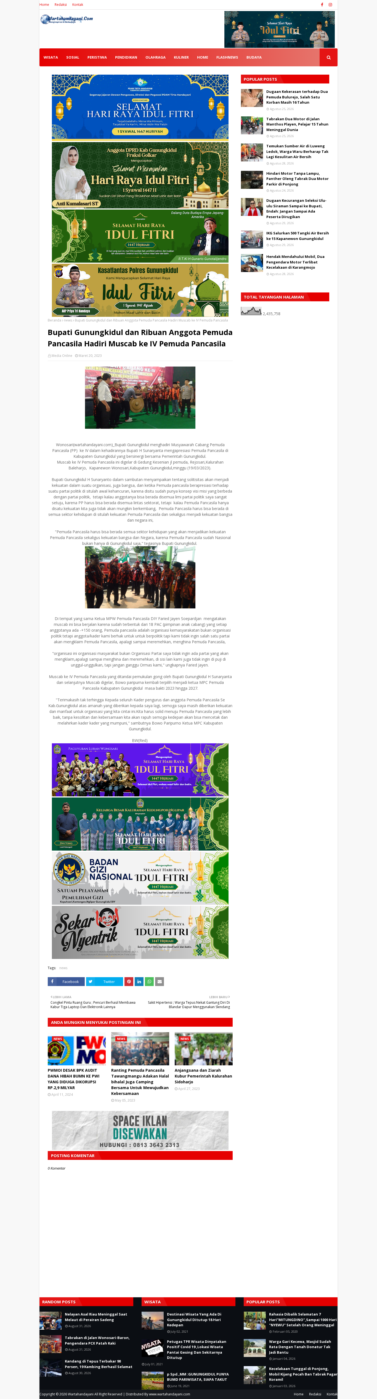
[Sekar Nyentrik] (140, 957)
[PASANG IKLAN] (140, 1148)
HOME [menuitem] (202, 57)
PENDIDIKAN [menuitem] (126, 57)
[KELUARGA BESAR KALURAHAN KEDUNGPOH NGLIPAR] (140, 849)
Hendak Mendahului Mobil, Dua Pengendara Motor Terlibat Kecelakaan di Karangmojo (295, 262)
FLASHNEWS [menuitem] (227, 57)
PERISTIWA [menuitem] (97, 57)
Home (44, 4)
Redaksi (61, 4)
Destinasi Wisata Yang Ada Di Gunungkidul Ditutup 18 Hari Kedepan (194, 1319)
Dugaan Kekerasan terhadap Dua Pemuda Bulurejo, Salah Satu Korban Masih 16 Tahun (297, 97)
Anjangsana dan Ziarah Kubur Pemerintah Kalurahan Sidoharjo (203, 1076)
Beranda (54, 320)
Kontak (77, 4)
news (68, 320)
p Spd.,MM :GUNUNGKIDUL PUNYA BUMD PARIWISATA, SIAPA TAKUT (198, 1377)
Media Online (62, 355)
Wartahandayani (81, 1394)
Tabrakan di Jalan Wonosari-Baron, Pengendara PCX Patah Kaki (97, 1340)
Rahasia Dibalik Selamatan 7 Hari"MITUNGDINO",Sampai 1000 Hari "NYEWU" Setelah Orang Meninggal (303, 1319)
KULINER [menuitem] (181, 57)
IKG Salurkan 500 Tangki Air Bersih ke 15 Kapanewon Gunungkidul (297, 236)
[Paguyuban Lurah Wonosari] (140, 794)
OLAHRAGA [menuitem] (155, 57)
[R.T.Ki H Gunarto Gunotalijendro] (140, 261)
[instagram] (329, 4)
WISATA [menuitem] (51, 57)
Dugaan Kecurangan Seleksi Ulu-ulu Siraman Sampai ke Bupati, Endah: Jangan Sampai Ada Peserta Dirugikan (296, 208)
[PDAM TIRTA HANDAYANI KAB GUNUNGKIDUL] (140, 139)
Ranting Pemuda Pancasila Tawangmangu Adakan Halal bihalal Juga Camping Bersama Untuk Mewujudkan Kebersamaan (140, 1082)
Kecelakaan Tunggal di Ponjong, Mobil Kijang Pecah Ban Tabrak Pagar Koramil (303, 1374)
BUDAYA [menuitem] (254, 57)
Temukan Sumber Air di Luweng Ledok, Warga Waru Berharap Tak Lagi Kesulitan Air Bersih (297, 151)
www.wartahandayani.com (169, 1394)
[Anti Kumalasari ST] (140, 207)
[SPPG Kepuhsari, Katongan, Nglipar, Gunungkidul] (140, 903)
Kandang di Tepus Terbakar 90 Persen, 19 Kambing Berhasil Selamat (98, 1364)
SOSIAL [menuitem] (72, 57)
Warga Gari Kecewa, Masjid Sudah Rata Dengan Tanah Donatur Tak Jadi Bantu (300, 1347)
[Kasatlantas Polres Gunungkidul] (140, 315)
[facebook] (322, 4)
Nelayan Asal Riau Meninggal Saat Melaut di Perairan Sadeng (96, 1317)
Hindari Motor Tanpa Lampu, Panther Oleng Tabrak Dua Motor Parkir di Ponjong (297, 179)
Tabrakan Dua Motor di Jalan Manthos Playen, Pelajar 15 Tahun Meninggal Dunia (297, 124)
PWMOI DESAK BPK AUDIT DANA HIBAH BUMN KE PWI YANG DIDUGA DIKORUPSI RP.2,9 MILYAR (73, 1079)
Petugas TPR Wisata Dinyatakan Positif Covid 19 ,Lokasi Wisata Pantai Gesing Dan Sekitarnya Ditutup (196, 1349)
